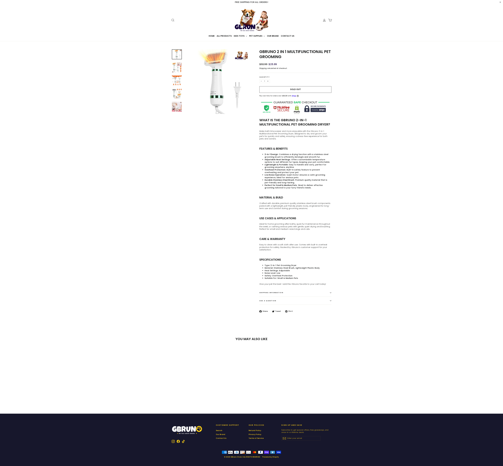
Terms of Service (256, 438)
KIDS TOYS (239, 36)
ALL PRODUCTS (224, 36)
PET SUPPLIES (256, 36)
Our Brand (273, 36)
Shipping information (271, 293)
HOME (212, 36)
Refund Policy (255, 430)
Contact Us (287, 36)
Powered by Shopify (270, 457)
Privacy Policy (255, 434)
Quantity (264, 77)
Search (219, 430)
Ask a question (267, 301)
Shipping (263, 68)
